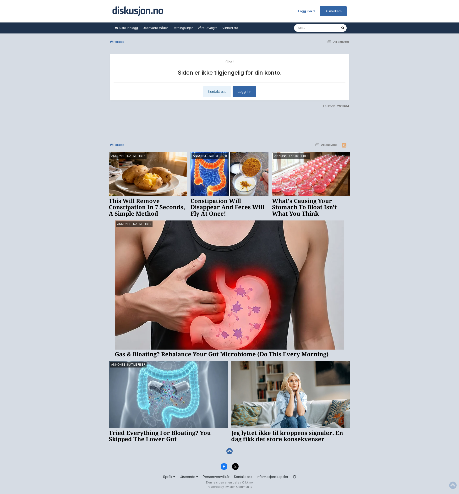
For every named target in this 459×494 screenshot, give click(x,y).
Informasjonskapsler (272, 477)
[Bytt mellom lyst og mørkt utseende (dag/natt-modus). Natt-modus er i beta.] (294, 477)
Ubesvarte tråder (155, 28)
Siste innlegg (128, 28)
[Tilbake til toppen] (229, 451)
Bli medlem (333, 11)
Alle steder (326, 28)
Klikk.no (247, 482)
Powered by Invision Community (229, 487)
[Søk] (343, 28)
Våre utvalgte (208, 28)
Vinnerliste (230, 28)
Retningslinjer (183, 28)
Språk (168, 477)
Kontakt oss (217, 91)
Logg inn (305, 11)
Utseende (188, 477)
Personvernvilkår (216, 477)
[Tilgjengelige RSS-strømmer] (344, 145)
